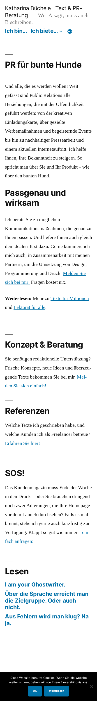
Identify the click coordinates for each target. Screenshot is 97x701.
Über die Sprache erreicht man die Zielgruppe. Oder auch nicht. (46, 600)
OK (35, 690)
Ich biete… (44, 30)
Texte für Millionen (70, 298)
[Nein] (91, 686)
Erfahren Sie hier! (22, 443)
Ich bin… (16, 30)
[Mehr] (69, 31)
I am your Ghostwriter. (35, 584)
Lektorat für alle (29, 307)
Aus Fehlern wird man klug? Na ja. (47, 620)
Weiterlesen (56, 690)
